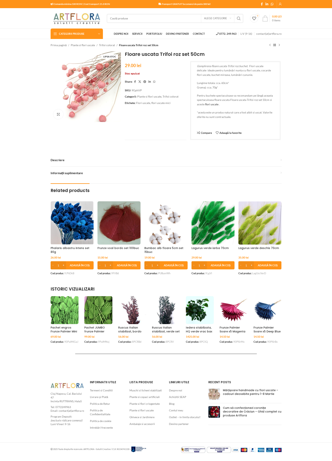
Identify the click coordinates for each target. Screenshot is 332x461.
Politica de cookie (100, 421)
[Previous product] (270, 45)
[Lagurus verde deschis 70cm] (259, 222)
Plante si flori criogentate (144, 403)
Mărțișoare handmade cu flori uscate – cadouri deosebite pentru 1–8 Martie (250, 392)
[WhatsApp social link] (272, 4)
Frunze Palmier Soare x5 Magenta (232, 329)
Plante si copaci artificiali (144, 397)
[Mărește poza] (58, 114)
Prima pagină (59, 45)
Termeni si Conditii (101, 390)
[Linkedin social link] (266, 4)
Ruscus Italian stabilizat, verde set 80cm (166, 331)
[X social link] (139, 81)
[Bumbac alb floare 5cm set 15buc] (165, 222)
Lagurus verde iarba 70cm (210, 248)
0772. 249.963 (227, 33)
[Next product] (279, 45)
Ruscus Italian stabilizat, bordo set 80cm (129, 331)
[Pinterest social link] (144, 81)
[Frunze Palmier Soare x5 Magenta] (234, 310)
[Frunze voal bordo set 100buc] (119, 222)
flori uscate (211, 104)
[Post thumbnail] (214, 394)
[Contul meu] (280, 4)
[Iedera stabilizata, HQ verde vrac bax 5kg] (200, 310)
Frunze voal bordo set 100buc (118, 248)
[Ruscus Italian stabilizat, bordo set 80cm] (132, 310)
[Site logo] (77, 18)
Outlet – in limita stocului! (185, 417)
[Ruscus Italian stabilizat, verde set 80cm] (166, 310)
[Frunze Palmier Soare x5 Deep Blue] (268, 310)
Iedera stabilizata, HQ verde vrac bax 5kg (199, 331)
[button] (72, 265)
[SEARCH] (238, 18)
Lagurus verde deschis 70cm (258, 248)
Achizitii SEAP (177, 397)
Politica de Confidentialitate (100, 412)
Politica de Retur (100, 403)
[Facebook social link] (262, 4)
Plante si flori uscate (83, 45)
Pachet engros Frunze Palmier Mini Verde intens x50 (64, 331)
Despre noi (175, 390)
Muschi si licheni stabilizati (145, 390)
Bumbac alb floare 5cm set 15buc (163, 250)
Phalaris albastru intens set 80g (70, 250)
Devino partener (179, 424)
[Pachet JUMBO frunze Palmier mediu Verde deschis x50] (98, 310)
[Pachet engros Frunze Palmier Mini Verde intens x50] (65, 310)
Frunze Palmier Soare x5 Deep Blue (267, 329)
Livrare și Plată (99, 397)
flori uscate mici (161, 103)
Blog (171, 403)
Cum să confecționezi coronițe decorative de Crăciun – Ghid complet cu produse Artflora (252, 411)
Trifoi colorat (107, 45)
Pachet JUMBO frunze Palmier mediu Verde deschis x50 (94, 333)
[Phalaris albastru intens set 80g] (72, 222)
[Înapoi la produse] (274, 45)
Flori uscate (143, 103)
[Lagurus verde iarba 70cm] (213, 222)
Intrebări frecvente (101, 427)
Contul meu (176, 410)
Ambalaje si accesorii (142, 424)
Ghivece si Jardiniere (141, 417)
